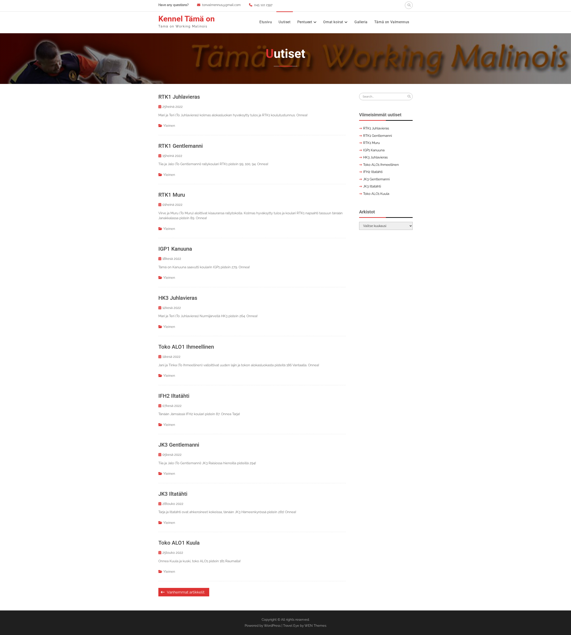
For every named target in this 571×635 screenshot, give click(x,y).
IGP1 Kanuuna (175, 249)
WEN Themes (315, 626)
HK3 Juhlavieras (177, 298)
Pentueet (304, 22)
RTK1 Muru (171, 195)
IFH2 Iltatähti (173, 396)
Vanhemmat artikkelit (186, 592)
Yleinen (169, 126)
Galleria (361, 22)
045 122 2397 (263, 5)
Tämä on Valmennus (391, 22)
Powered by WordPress (263, 626)
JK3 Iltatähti (172, 494)
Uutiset (284, 22)
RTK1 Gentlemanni (180, 146)
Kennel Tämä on (186, 18)
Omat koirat (333, 22)
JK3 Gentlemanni (178, 445)
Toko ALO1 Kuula (179, 543)
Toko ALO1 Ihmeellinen (186, 347)
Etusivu (265, 22)
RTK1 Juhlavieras (179, 97)
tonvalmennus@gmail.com (221, 5)
